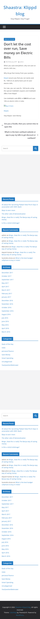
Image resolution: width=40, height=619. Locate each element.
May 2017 (5, 283)
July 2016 (5, 318)
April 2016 (5, 328)
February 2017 (7, 294)
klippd (6, 78)
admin (22, 62)
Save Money (6, 355)
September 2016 (7, 311)
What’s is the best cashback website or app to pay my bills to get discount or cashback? (20, 135)
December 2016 (7, 300)
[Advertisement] (20, 174)
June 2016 (5, 321)
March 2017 (6, 290)
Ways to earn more (8, 210)
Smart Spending (7, 358)
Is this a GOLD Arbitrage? (11, 223)
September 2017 (7, 280)
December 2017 (7, 273)
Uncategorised (7, 362)
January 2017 (6, 297)
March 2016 (6, 332)
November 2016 (7, 304)
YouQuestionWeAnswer (10, 365)
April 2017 (5, 287)
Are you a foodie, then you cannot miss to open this (21, 125)
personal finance (8, 351)
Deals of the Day (9, 39)
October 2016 (6, 307)
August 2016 (6, 314)
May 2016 (5, 325)
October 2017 (6, 276)
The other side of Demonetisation (14, 214)
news (3, 348)
